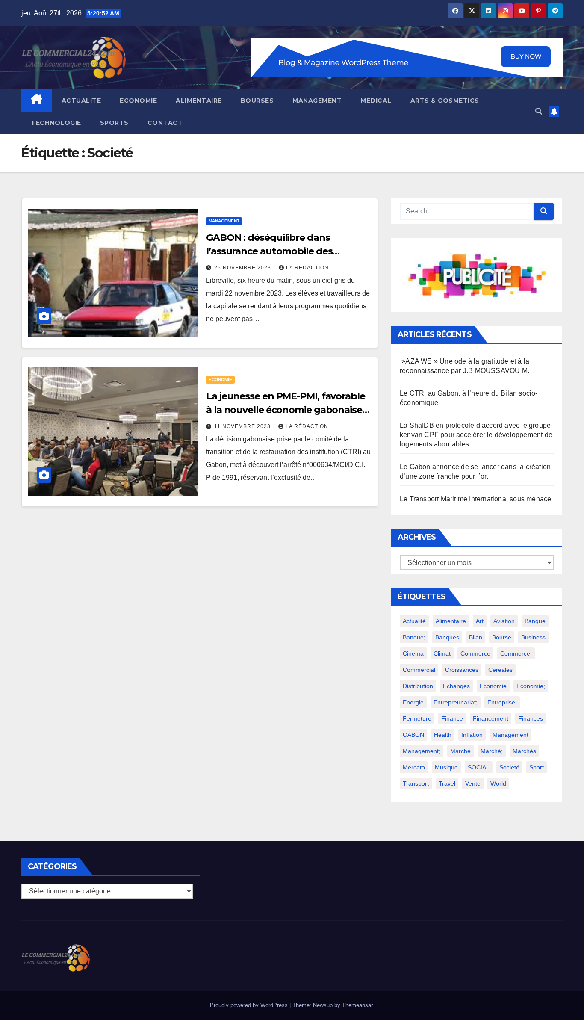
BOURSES (257, 100)
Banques (447, 637)
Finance (452, 718)
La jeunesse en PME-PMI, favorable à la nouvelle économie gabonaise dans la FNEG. (285, 409)
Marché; (492, 751)
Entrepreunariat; (456, 702)
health (442, 734)
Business (533, 637)
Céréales (500, 669)
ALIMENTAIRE (199, 100)
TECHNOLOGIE (56, 123)
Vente (473, 783)
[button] (538, 111)
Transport (416, 783)
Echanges (456, 686)
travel (447, 783)
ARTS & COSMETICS (444, 100)
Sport (536, 767)
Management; (421, 751)
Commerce (475, 653)
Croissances (461, 669)
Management (510, 734)
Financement (490, 718)
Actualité (414, 621)
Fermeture (417, 718)
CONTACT (165, 123)
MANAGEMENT (317, 100)
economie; (530, 686)
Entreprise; (502, 702)
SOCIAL (479, 767)
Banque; (414, 637)
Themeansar (357, 1005)
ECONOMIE (138, 100)
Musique (446, 767)
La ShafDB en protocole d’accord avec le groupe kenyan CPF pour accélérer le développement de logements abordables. (476, 435)
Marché (460, 751)
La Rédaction (307, 268)
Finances (530, 718)
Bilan (475, 637)
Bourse (501, 637)
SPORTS (114, 123)
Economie (493, 686)
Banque (535, 621)
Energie (413, 702)
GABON (413, 734)
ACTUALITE (81, 100)
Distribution (418, 686)
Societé (509, 767)
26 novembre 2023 (243, 268)
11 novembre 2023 (243, 426)
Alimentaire (451, 621)
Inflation (472, 734)
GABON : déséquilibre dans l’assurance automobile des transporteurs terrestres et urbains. (288, 251)
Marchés (524, 751)
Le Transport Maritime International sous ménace (475, 499)
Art (480, 621)
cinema (413, 653)
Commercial (419, 669)
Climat (442, 653)
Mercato (414, 767)
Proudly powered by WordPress (249, 1005)
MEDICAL (376, 100)
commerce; (516, 653)
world (498, 783)
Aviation (504, 621)
